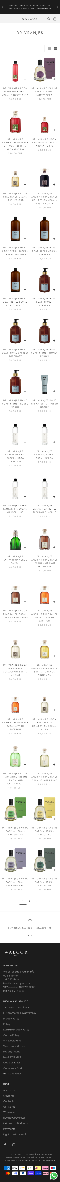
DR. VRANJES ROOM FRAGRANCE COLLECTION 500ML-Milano (15, 670)
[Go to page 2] (37, 901)
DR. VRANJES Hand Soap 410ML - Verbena (44, 302)
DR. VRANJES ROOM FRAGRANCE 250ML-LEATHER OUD (15, 197)
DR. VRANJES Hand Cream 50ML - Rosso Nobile (44, 404)
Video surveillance (14, 1046)
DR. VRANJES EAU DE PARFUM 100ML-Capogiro (45, 882)
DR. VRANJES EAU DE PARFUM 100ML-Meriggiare (15, 831)
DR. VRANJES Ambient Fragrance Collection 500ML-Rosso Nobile (44, 198)
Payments (9, 1129)
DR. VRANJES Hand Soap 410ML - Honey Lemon (44, 353)
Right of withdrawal (14, 1134)
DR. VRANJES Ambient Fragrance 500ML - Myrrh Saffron (44, 615)
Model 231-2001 (12, 1057)
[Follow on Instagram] (13, 1144)
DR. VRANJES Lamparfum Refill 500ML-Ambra (44, 455)
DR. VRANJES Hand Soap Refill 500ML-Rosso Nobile (15, 302)
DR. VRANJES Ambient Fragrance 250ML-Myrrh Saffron (15, 724)
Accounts (9, 1090)
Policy (6, 1024)
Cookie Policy (11, 1035)
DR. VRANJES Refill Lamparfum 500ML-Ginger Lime (15, 509)
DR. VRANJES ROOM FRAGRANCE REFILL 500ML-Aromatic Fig (15, 92)
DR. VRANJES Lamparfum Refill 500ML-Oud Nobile (44, 509)
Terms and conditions (16, 1007)
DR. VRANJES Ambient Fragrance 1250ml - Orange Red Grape (44, 561)
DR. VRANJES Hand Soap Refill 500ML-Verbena (44, 251)
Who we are (10, 1112)
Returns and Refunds (15, 1123)
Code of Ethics (11, 1062)
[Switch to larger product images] (49, 48)
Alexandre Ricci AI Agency (39, 1160)
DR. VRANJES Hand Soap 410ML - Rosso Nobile (15, 404)
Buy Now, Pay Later (14, 1117)
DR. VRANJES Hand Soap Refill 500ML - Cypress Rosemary (15, 251)
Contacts (8, 1101)
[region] (30, 924)
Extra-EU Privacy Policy (16, 1029)
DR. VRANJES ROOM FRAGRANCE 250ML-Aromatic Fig (44, 143)
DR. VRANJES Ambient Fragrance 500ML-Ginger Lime (44, 777)
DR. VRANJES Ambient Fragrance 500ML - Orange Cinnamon (44, 670)
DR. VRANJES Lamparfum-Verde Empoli (15, 560)
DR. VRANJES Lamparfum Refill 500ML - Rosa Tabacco (15, 456)
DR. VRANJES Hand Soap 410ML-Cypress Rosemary (15, 353)
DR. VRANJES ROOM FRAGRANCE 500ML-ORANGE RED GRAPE (15, 614)
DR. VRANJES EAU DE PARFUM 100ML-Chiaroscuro (15, 882)
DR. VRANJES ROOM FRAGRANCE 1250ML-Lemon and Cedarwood (15, 778)
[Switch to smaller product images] (55, 48)
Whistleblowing (12, 1040)
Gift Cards (9, 1106)
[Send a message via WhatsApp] (53, 1175)
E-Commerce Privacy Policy (19, 1013)
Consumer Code (13, 1068)
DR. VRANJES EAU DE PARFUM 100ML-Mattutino (45, 831)
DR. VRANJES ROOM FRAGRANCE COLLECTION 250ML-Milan (44, 724)
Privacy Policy (11, 1018)
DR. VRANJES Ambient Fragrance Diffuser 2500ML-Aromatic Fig (15, 144)
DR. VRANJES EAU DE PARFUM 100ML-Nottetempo (45, 92)
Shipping (8, 1095)
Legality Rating (11, 1051)
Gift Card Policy (12, 1073)
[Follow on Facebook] (5, 1144)
